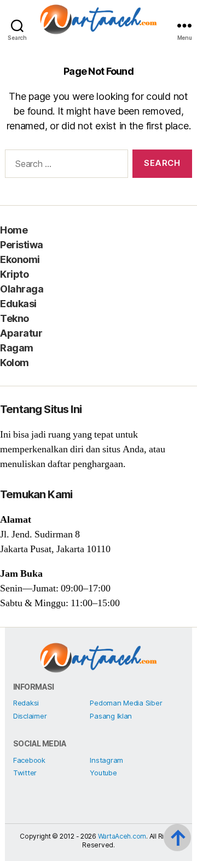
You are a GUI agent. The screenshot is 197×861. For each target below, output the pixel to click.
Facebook (29, 760)
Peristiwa (21, 244)
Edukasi (18, 303)
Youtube (103, 772)
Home (13, 230)
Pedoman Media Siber (126, 702)
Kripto (14, 274)
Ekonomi (20, 259)
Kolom (14, 362)
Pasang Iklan (111, 715)
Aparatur (21, 333)
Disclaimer (30, 715)
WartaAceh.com (122, 836)
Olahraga (21, 289)
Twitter (25, 772)
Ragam (16, 348)
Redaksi (26, 702)
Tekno (14, 318)
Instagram (106, 760)
